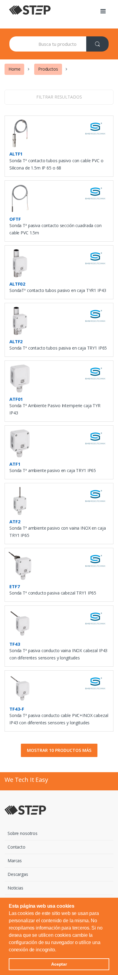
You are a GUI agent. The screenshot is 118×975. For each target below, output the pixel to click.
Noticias (15, 888)
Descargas (18, 874)
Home (14, 69)
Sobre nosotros (23, 833)
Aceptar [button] (59, 964)
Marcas (15, 860)
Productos (48, 69)
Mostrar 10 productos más (59, 750)
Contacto (16, 847)
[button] (58, 950)
